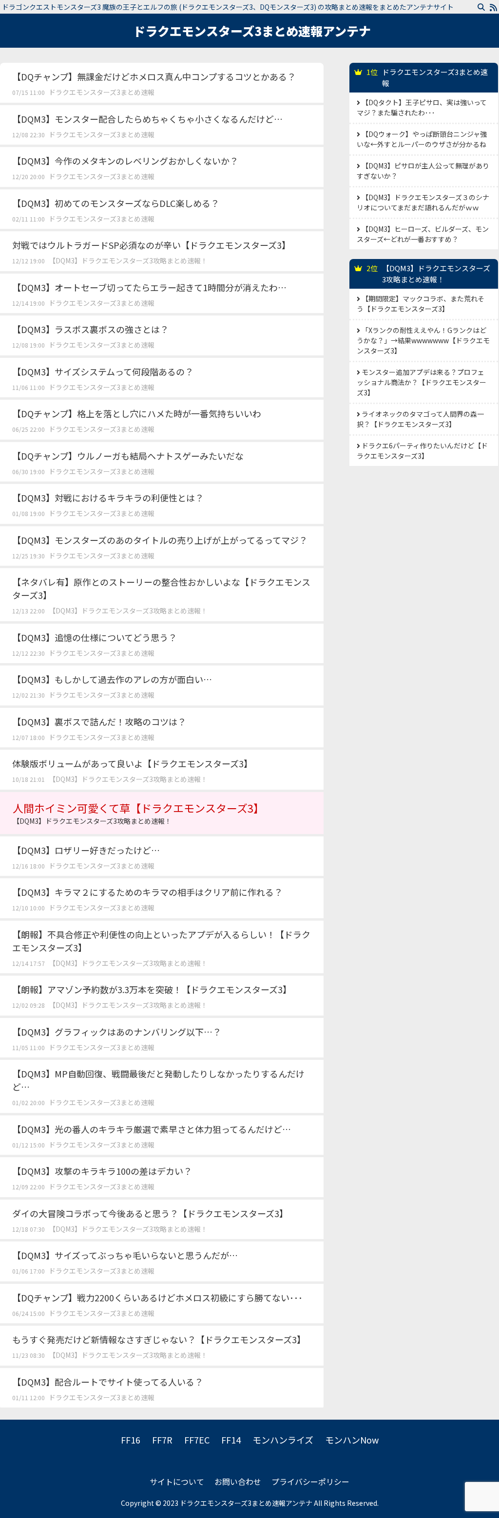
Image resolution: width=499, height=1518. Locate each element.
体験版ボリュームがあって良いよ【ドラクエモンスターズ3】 (132, 763)
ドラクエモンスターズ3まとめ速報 (101, 92)
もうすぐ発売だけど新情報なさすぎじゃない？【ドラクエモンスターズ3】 (159, 1339)
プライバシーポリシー (310, 1481)
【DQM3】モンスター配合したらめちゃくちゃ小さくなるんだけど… (147, 118)
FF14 (231, 1439)
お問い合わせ (237, 1481)
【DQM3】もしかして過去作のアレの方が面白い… (112, 679)
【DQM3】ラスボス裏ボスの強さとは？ (90, 329)
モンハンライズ (282, 1439)
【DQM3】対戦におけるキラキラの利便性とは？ (108, 497)
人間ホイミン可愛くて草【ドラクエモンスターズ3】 (138, 813)
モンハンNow (352, 1439)
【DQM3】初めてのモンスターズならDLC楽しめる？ (115, 203)
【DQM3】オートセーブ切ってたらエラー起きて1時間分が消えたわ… (149, 287)
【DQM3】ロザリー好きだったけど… (86, 850)
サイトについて (177, 1481)
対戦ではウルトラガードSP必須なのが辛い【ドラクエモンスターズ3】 (151, 245)
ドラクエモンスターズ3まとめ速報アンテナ (252, 30)
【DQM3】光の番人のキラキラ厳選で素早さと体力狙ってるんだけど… (151, 1129)
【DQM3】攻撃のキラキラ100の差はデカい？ (102, 1171)
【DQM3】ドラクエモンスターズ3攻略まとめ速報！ (128, 260)
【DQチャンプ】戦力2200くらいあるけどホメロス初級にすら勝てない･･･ (157, 1297)
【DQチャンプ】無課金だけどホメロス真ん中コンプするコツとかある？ (154, 76)
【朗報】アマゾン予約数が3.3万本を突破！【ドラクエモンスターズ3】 (151, 989)
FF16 (130, 1439)
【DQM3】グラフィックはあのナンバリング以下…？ (116, 1031)
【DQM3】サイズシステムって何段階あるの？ (102, 371)
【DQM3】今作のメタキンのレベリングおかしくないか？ (125, 160)
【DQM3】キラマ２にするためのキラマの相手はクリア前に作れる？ (147, 892)
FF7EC (197, 1439)
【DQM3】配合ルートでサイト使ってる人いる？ (107, 1381)
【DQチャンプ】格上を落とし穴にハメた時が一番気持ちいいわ (136, 413)
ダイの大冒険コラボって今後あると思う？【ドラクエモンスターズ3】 (150, 1213)
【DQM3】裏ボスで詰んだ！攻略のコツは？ (99, 721)
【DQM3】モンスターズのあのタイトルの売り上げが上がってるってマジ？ (159, 540)
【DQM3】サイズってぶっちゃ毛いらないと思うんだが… (125, 1255)
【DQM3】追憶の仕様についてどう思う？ (94, 637)
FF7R (162, 1439)
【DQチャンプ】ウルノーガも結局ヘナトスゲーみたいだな (128, 455)
